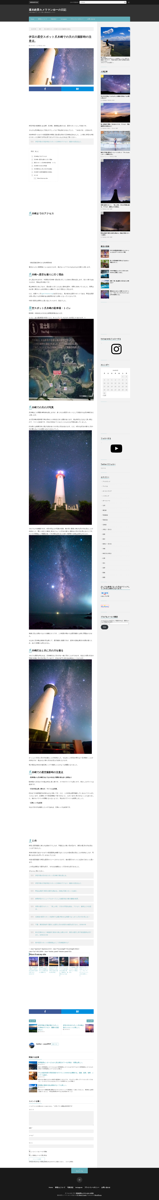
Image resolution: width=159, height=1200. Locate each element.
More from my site (41, 178)
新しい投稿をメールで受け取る (38, 1155)
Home (32, 19)
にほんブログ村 (105, 596)
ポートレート (105, 156)
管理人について (42, 19)
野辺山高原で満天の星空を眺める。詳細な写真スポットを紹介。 (56, 891)
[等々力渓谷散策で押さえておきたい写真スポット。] (105, 264)
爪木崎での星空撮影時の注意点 (42, 172)
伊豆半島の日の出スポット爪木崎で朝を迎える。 (51, 875)
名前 (30, 1128)
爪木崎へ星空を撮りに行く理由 (42, 159)
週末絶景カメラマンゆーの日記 (47, 9)
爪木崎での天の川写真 (39, 165)
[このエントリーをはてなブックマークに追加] (77, 89)
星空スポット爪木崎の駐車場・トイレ (44, 162)
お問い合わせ (91, 19)
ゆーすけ (103, 57)
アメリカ (105, 486)
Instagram (64, 19)
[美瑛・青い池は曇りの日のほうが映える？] (105, 284)
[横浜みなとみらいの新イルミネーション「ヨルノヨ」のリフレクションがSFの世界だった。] (105, 294)
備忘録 (104, 510)
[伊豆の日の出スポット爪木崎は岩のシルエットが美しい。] (89, 1028)
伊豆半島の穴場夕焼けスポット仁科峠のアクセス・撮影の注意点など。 (58, 141)
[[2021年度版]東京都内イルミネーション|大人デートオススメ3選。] (105, 254)
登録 (104, 627)
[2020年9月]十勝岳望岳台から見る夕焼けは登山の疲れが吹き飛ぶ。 (53, 970)
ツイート (103, 468)
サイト (31, 1143)
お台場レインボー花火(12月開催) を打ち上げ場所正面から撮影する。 (43, 970)
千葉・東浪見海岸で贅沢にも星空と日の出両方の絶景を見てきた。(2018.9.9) (60, 924)
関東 (115, 156)
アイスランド (106, 481)
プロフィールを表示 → (107, 62)
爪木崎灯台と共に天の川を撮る (42, 169)
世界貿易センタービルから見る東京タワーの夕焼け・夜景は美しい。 (61, 1062)
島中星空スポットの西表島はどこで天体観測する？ (52, 942)
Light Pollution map (47, 293)
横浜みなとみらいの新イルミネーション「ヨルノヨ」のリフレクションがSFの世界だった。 (84, 971)
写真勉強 (104, 100)
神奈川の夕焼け (107, 553)
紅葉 (104, 558)
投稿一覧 (54, 1044)
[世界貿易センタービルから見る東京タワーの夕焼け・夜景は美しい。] (33, 1065)
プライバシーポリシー (77, 19)
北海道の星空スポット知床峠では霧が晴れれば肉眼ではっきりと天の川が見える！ (62, 917)
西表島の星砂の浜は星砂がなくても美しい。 (53, 1085)
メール (31, 1135)
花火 (104, 563)
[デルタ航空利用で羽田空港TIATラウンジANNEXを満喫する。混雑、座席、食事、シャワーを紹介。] (33, 1076)
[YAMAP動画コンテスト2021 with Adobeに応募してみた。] (105, 274)
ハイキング (106, 496)
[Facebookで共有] (45, 89)
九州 (104, 505)
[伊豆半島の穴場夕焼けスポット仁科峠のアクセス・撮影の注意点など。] (33, 1028)
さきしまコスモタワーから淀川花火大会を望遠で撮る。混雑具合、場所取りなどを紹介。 (63, 971)
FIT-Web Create (82, 1195)
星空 (44, 45)
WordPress (98, 1195)
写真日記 (53, 19)
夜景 (104, 534)
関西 (104, 577)
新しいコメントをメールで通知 (38, 1151)
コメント (31, 1109)
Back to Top (79, 1171)
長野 (117, 128)
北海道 (104, 524)
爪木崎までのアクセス (39, 156)
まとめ (35, 175)
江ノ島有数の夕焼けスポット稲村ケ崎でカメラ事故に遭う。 (73, 970)
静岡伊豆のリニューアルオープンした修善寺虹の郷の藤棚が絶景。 (57, 898)
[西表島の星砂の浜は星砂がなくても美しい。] (33, 1088)
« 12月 (104, 395)
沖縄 (104, 548)
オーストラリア (107, 491)
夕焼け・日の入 (107, 529)
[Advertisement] (61, 110)
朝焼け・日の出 (111, 128)
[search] (125, 2)
